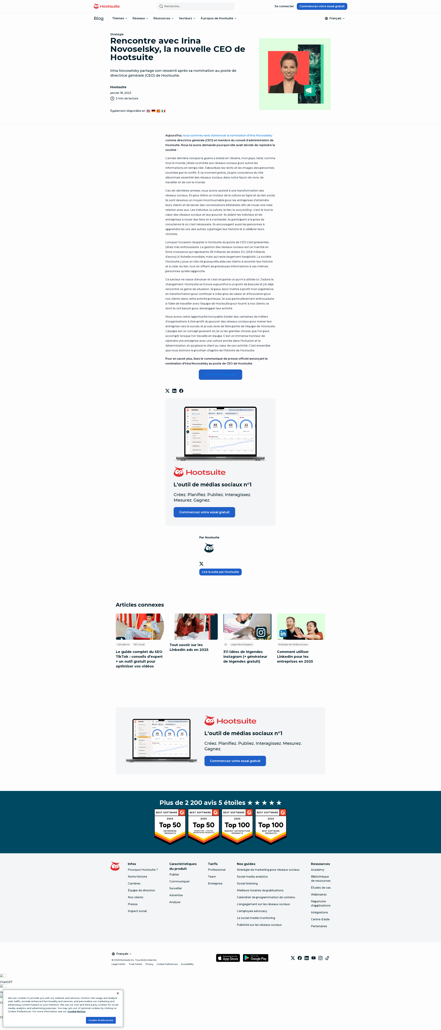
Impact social (137, 911)
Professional (216, 869)
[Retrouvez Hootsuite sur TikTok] (327, 958)
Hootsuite (118, 87)
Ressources (161, 18)
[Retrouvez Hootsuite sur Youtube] (313, 958)
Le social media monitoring (256, 918)
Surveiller (175, 888)
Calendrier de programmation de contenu (266, 897)
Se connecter (284, 6)
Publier (174, 874)
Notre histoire (137, 876)
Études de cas (321, 887)
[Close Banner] (118, 993)
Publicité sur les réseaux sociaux (259, 924)
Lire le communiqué (220, 375)
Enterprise (215, 883)
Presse (132, 904)
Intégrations (319, 912)
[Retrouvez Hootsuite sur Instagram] (320, 958)
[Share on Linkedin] (174, 391)
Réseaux (139, 18)
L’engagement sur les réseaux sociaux (263, 904)
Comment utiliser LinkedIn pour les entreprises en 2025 (295, 656)
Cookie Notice (76, 1011)
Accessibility (187, 964)
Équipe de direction (141, 890)
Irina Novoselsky (260, 135)
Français (335, 18)
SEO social (139, 644)
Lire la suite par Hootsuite (220, 572)
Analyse (174, 902)
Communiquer (179, 881)
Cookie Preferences (167, 964)
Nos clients (135, 897)
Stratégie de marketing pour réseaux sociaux (268, 869)
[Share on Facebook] (181, 391)
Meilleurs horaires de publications (260, 890)
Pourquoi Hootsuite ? (143, 869)
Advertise (176, 895)
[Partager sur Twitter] (167, 391)
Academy (317, 869)
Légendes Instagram (242, 644)
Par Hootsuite (209, 537)
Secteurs (185, 18)
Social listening (247, 883)
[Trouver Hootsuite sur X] (293, 958)
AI (226, 644)
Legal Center (118, 964)
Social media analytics (252, 876)
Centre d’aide (320, 919)
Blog (99, 18)
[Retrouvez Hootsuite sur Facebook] (300, 958)
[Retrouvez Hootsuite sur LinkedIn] (307, 958)
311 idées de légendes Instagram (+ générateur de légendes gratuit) (245, 656)
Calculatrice (123, 644)
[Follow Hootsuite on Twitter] (202, 564)
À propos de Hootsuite (217, 18)
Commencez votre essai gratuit (322, 6)
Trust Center (135, 964)
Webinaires (319, 894)
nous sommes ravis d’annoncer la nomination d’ (216, 135)
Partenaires (319, 926)
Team (212, 876)
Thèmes (118, 18)
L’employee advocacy (252, 911)
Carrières (134, 883)
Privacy (149, 964)
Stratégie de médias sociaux (293, 644)
